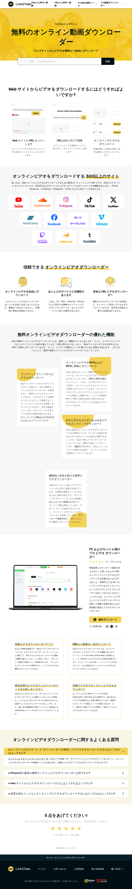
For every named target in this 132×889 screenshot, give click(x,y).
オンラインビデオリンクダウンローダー (26, 758)
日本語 (117, 869)
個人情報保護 (97, 869)
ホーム (49, 857)
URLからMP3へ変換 (39, 4)
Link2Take (23, 4)
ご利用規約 (79, 869)
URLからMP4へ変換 (63, 4)
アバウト (42, 869)
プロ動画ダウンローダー (109, 4)
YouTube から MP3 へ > (66, 23)
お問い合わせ (60, 869)
